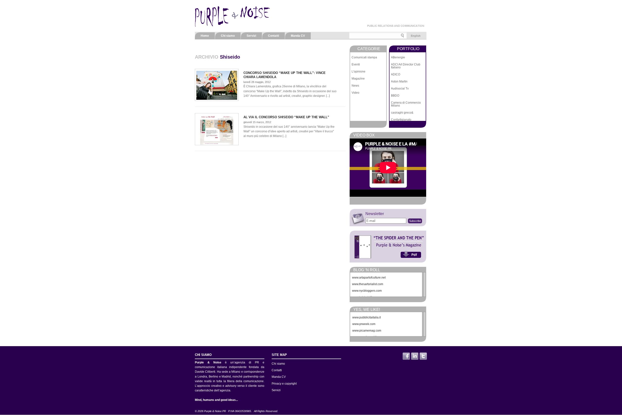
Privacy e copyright (284, 383)
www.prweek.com (363, 324)
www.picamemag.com (366, 330)
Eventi (356, 64)
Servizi (251, 35)
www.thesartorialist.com (367, 284)
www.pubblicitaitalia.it (366, 317)
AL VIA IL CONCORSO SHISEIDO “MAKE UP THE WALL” (286, 117)
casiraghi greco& (402, 112)
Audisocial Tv (400, 88)
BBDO (395, 95)
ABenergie (398, 57)
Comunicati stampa (364, 57)
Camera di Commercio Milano (406, 104)
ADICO (395, 74)
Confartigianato (401, 119)
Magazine (358, 78)
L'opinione (358, 71)
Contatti (273, 35)
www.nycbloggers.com (367, 290)
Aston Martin (399, 81)
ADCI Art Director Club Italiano (405, 66)
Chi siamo (228, 35)
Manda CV (298, 35)
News (355, 85)
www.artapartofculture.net (369, 277)
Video (355, 92)
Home (205, 35)
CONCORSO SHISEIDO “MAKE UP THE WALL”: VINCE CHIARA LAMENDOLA (284, 75)
